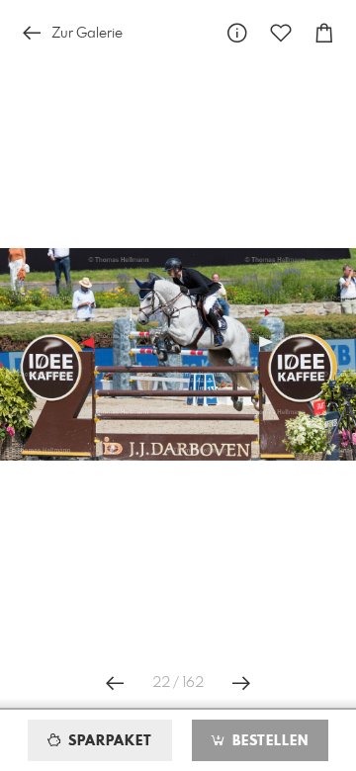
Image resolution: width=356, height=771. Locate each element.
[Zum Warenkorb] (324, 33)
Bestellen (268, 741)
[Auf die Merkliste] (281, 33)
